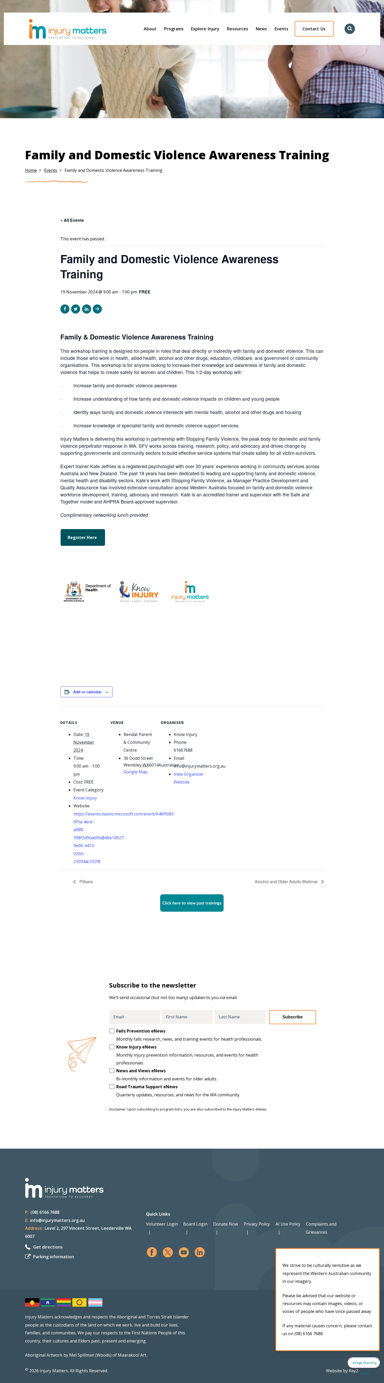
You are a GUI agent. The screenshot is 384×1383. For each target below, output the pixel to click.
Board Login (195, 1224)
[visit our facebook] (152, 1252)
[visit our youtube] (184, 1252)
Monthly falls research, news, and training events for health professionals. (189, 1035)
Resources (237, 29)
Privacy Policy (257, 1224)
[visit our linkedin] (200, 1252)
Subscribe (292, 1017)
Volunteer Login (162, 1224)
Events (281, 29)
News (261, 29)
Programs (174, 29)
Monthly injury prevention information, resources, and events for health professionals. (187, 1055)
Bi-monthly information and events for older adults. (166, 1074)
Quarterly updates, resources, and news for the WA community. (178, 1090)
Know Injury (85, 798)
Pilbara (85, 881)
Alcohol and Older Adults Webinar (287, 881)
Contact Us (313, 29)
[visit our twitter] (168, 1252)
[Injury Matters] (78, 29)
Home (31, 170)
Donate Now (225, 1224)
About (150, 29)
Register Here (83, 537)
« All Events (72, 220)
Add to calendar (87, 691)
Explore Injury (205, 29)
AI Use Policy (288, 1224)
